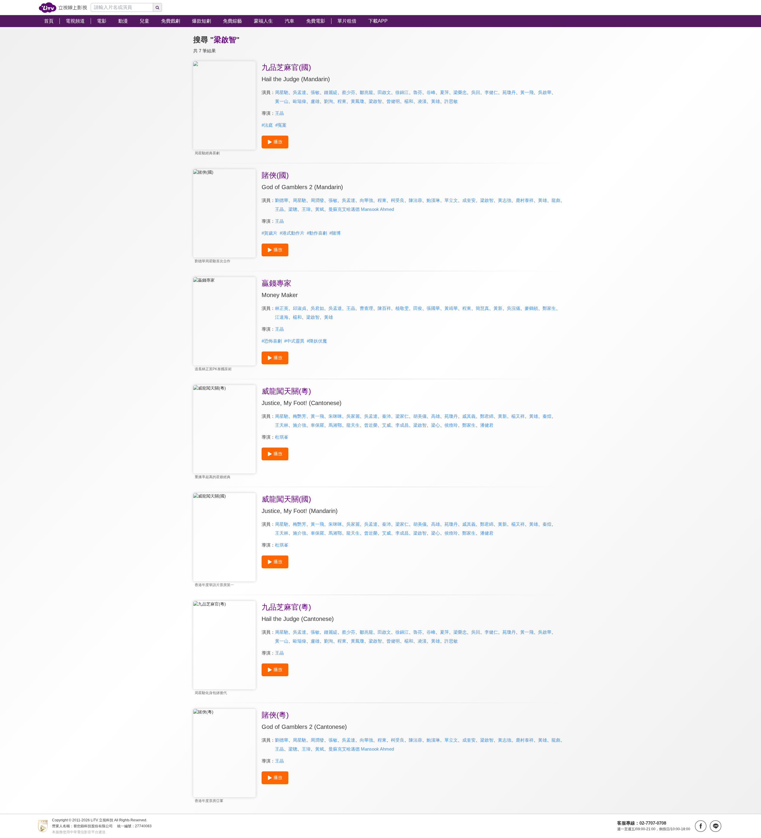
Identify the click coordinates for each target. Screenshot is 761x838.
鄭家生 (549, 308)
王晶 (279, 113)
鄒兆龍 (366, 92)
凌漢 (422, 101)
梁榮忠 (460, 92)
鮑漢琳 (433, 200)
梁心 (435, 425)
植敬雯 (402, 308)
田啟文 (384, 92)
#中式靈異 (294, 340)
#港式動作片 (292, 233)
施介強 (299, 425)
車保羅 (317, 425)
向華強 (366, 200)
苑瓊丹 (509, 92)
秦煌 (547, 416)
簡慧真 (482, 308)
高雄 (435, 416)
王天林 (281, 425)
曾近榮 (371, 425)
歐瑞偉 (299, 101)
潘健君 (486, 425)
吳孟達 (299, 92)
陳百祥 (384, 308)
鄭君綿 (486, 416)
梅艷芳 (299, 416)
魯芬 (417, 92)
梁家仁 (402, 416)
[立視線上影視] (63, 7)
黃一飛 (527, 92)
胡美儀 (420, 416)
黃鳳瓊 (357, 101)
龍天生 (353, 425)
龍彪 (555, 200)
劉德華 (281, 200)
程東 (341, 101)
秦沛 (386, 416)
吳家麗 (353, 416)
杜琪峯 (281, 437)
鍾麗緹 (330, 92)
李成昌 (402, 425)
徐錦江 (402, 92)
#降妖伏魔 (317, 340)
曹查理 (366, 308)
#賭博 (335, 233)
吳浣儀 (513, 308)
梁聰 (292, 209)
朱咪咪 (335, 416)
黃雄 (435, 101)
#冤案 (281, 125)
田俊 (417, 308)
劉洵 (328, 101)
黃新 (497, 308)
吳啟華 (544, 92)
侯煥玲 (451, 425)
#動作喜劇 (317, 233)
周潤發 (317, 200)
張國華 (433, 308)
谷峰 (431, 92)
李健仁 (491, 92)
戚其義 (469, 416)
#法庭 (267, 125)
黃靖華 (451, 308)
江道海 (281, 317)
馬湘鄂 (335, 425)
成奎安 (469, 200)
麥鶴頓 (531, 308)
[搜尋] (157, 7)
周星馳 (281, 92)
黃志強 (504, 200)
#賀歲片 (269, 233)
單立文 (451, 200)
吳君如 (317, 308)
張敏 (315, 92)
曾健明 (393, 101)
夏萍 (444, 92)
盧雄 (315, 101)
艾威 (386, 425)
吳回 (475, 92)
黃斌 (319, 209)
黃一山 (281, 101)
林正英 (281, 308)
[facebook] (701, 826)
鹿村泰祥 (525, 200)
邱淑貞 (299, 308)
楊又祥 (518, 416)
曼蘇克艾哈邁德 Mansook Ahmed (361, 209)
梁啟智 (375, 101)
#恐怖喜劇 (272, 340)
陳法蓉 (415, 200)
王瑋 (306, 209)
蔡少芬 (348, 92)
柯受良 (397, 200)
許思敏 (451, 101)
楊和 (408, 101)
